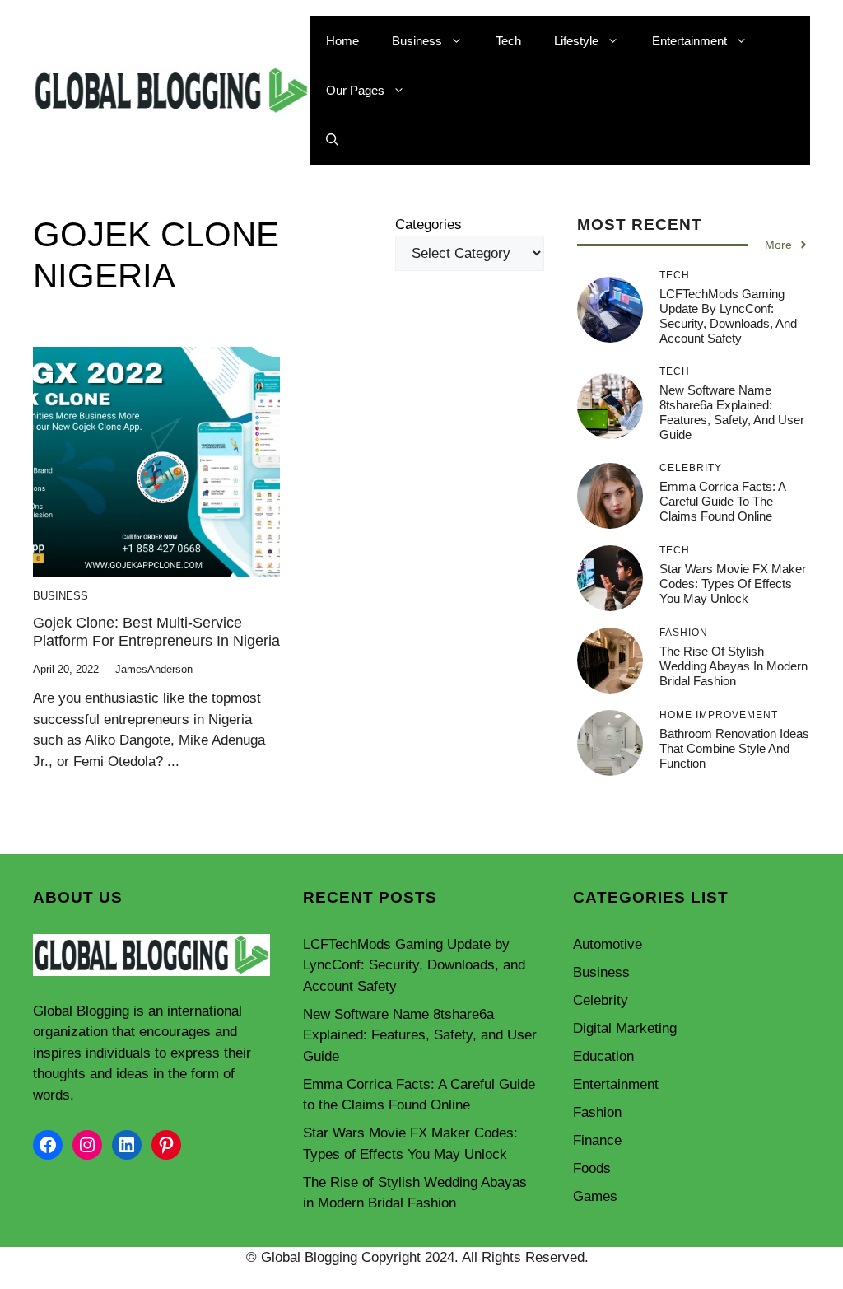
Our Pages (355, 90)
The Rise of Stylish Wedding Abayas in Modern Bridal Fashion (733, 666)
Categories (428, 224)
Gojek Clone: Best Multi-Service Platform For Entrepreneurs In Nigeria (156, 631)
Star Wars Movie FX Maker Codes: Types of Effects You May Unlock (732, 583)
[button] (332, 140)
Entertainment (689, 41)
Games (595, 1196)
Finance (597, 1140)
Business (417, 41)
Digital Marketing (625, 1028)
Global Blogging (81, 1011)
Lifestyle (576, 41)
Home (342, 41)
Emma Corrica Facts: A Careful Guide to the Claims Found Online (722, 501)
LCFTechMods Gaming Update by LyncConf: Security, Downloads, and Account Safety (728, 316)
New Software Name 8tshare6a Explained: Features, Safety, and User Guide (731, 412)
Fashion (597, 1112)
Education (603, 1056)
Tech (508, 41)
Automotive (607, 944)
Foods (592, 1168)
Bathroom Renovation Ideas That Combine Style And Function (734, 748)
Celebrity (600, 1000)
